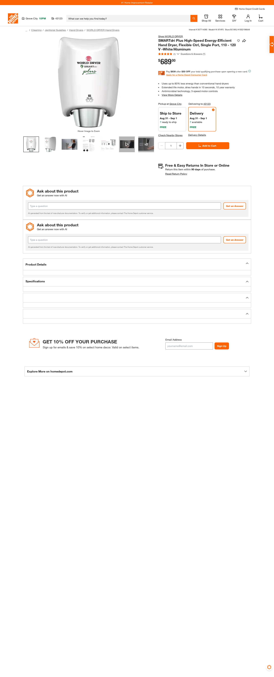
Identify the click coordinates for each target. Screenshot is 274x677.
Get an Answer (234, 205)
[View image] (31, 144)
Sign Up (221, 345)
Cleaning (36, 29)
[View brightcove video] (127, 144)
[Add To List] (238, 40)
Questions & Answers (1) (193, 54)
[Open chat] (272, 44)
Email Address (173, 339)
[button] (137, 264)
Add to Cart (209, 145)
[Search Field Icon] (193, 18)
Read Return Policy (176, 173)
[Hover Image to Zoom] (88, 82)
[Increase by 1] (180, 145)
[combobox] (128, 18)
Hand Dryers (76, 29)
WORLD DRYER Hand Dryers (103, 29)
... (26, 30)
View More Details (172, 94)
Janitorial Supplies (55, 29)
